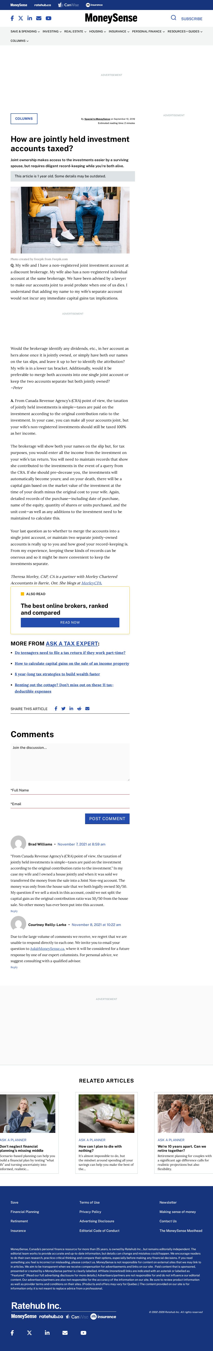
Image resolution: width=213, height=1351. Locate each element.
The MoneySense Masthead (181, 1231)
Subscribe (191, 19)
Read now (70, 622)
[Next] (206, 1118)
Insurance (18, 1231)
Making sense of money (178, 1212)
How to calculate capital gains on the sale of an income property (72, 663)
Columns (24, 119)
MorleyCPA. (91, 583)
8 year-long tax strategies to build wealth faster (57, 674)
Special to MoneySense (97, 119)
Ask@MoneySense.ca (47, 948)
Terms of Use (89, 1202)
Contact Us (168, 1221)
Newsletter (168, 1202)
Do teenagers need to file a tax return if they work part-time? (70, 652)
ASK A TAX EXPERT (72, 643)
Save (14, 1202)
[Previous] (6, 1118)
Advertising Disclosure (96, 1221)
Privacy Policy (90, 1212)
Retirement (19, 1221)
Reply (14, 911)
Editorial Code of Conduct (99, 1231)
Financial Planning (25, 1212)
